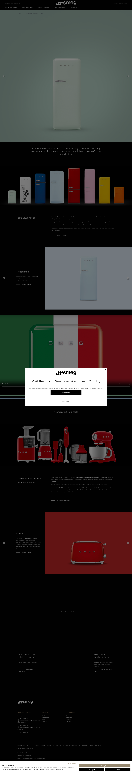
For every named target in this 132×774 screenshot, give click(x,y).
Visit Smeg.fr (66, 392)
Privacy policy (71, 763)
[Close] (105, 370)
